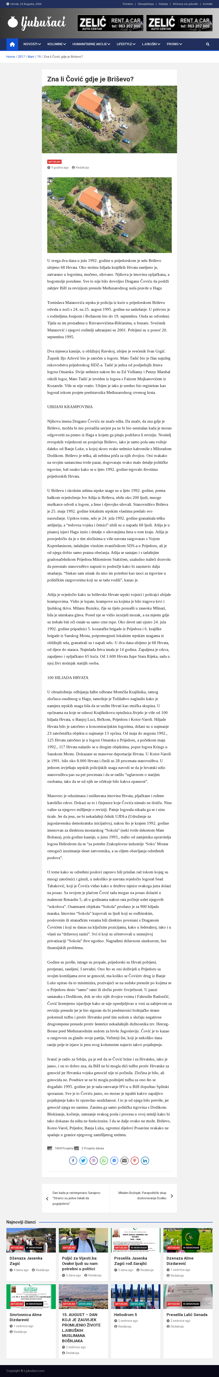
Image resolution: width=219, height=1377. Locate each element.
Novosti (30, 44)
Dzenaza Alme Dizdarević (180, 1261)
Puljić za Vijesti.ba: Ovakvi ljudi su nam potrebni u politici (80, 1263)
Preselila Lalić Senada (187, 1314)
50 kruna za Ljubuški (185, 4)
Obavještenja (146, 4)
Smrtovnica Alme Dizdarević (26, 1317)
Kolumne (54, 44)
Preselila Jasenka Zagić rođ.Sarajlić (130, 1261)
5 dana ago (73, 1275)
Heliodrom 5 (125, 1314)
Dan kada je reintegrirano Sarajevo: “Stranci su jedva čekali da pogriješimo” (77, 1198)
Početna (128, 4)
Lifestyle (124, 44)
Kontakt (208, 4)
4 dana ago (21, 1270)
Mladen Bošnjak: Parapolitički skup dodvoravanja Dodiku (142, 1195)
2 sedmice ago (76, 1347)
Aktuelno (54, 161)
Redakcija (82, 167)
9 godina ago (60, 167)
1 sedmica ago (180, 1270)
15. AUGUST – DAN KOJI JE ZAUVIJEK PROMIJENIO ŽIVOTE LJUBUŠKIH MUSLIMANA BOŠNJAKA (81, 1327)
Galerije (163, 4)
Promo (173, 44)
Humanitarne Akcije (90, 44)
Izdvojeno (85, 1304)
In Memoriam (34, 1247)
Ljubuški (149, 44)
